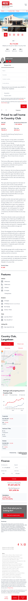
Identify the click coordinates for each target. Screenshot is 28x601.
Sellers (7, 574)
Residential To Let (6, 571)
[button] (1, 22)
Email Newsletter (16, 576)
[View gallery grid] (14, 35)
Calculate (14, 479)
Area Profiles (21, 573)
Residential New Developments (9, 561)
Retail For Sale (15, 559)
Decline (15, 598)
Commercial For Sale (6, 559)
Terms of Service (4, 102)
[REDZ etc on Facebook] (18, 545)
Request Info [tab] (7, 65)
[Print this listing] (18, 35)
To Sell (13, 568)
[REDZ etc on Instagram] (25, 545)
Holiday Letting (14, 570)
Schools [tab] (20, 348)
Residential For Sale (21, 561)
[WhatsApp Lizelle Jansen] (10, 61)
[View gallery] (5, 35)
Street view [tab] (20, 344)
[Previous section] (1, 110)
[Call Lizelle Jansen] (7, 61)
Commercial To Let (6, 570)
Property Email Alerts (7, 576)
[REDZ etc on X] (21, 545)
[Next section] (6, 110)
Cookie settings (6, 597)
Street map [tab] (7, 344)
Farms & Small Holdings (7, 558)
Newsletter (6, 93)
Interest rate (3, 470)
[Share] (27, 11)
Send (23, 106)
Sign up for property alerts (13, 515)
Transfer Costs (6, 497)
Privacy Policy (21, 99)
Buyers (3, 574)
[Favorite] (24, 11)
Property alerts (7, 95)
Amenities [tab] (7, 348)
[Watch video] (10, 35)
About (10, 555)
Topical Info (12, 574)
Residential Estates (15, 556)
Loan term (16, 470)
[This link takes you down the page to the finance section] (14, 124)
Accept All (23, 597)
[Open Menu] (25, 5)
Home (3, 555)
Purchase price (4, 465)
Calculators (17, 574)
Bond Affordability (7, 499)
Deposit (16, 465)
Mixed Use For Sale (18, 558)
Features (18, 110)
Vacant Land (19, 555)
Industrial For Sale (6, 556)
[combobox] (22, 473)
